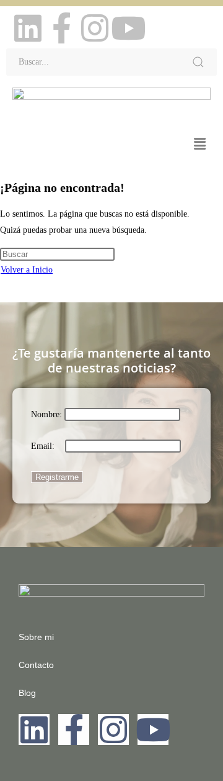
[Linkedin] (27, 27)
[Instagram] (94, 27)
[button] (200, 144)
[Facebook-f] (61, 27)
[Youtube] (128, 27)
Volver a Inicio (27, 269)
